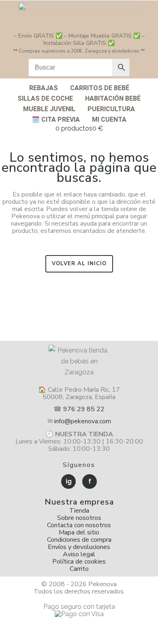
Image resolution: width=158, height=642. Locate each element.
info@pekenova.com (82, 421)
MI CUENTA (109, 119)
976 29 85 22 (84, 409)
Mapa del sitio (79, 532)
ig (69, 481)
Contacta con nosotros (79, 525)
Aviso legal (79, 554)
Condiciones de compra (79, 539)
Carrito (79, 568)
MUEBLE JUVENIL (49, 109)
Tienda (79, 510)
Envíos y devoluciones (79, 547)
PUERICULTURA (111, 109)
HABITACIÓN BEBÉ (113, 98)
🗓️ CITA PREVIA (56, 119)
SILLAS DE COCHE (45, 98)
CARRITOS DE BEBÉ (99, 88)
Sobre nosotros (79, 517)
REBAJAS (43, 88)
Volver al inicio (79, 263)
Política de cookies (79, 561)
